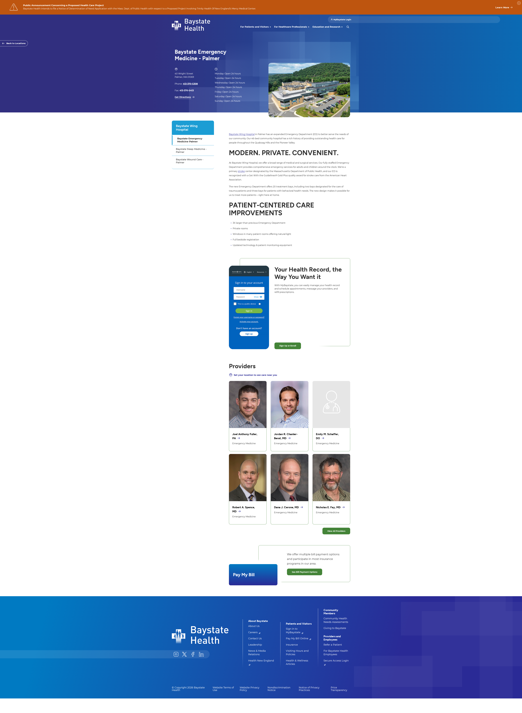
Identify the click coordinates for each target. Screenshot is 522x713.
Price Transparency (339, 689)
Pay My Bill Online (297, 638)
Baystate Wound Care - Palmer (189, 161)
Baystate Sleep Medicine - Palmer (191, 150)
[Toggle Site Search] (348, 27)
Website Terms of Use (223, 689)
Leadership (255, 644)
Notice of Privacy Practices (309, 689)
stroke (241, 171)
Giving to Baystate (335, 628)
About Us (254, 626)
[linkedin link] (201, 654)
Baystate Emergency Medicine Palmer (189, 140)
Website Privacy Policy (249, 689)
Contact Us (255, 638)
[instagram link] (176, 654)
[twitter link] (184, 654)
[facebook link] (193, 654)
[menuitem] (254, 27)
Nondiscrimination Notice (279, 689)
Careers (253, 632)
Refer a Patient (333, 644)
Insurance (292, 644)
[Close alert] (519, 3)
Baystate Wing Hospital (187, 127)
